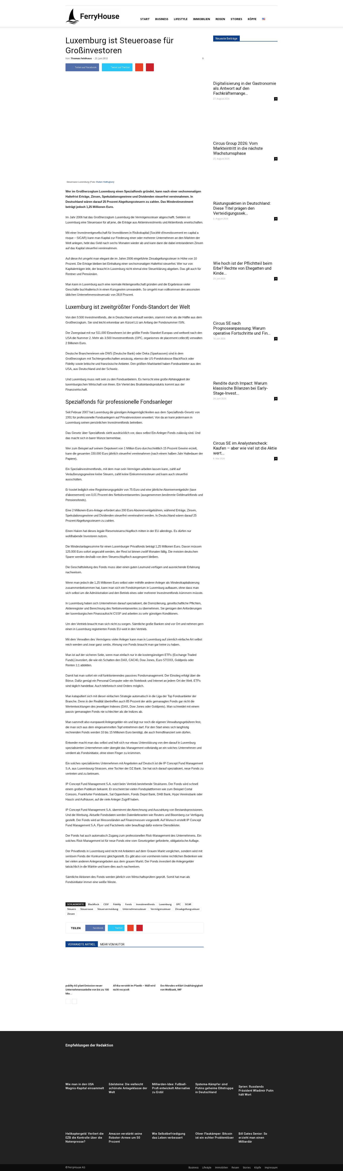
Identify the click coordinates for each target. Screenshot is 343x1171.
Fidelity (117, 904)
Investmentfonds (145, 904)
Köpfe (252, 19)
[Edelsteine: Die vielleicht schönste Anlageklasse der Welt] (128, 1067)
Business (161, 19)
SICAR (188, 904)
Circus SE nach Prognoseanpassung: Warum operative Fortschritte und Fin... (242, 328)
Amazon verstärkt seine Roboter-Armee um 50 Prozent (125, 1137)
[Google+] (75, 3)
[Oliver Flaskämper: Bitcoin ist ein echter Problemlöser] (214, 1116)
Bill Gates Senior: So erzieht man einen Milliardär (253, 1137)
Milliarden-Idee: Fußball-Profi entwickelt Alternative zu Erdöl (171, 1088)
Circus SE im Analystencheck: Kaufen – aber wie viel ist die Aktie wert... (245, 448)
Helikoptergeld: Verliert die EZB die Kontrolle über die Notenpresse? (85, 1137)
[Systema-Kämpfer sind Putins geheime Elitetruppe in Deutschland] (214, 1067)
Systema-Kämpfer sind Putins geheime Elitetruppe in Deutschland (214, 1088)
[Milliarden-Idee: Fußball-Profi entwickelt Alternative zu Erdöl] (171, 1067)
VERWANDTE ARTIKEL (81, 944)
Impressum (271, 1167)
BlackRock (93, 904)
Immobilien (201, 19)
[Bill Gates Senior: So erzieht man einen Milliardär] (258, 1116)
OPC (178, 904)
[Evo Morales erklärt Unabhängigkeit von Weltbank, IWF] (182, 967)
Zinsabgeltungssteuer (187, 908)
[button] (272, 18)
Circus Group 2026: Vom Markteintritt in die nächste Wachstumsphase (238, 148)
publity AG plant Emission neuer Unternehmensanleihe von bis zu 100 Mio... (87, 989)
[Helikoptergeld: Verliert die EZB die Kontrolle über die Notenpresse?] (85, 1116)
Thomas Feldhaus (81, 58)
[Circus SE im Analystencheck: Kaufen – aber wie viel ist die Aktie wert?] (245, 422)
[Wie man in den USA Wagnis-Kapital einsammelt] (85, 1067)
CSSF (106, 904)
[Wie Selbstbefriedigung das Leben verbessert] (171, 1116)
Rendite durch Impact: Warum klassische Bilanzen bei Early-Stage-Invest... (240, 388)
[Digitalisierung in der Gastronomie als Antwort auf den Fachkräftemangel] (245, 62)
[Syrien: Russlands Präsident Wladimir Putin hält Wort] (258, 1068)
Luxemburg (165, 904)
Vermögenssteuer (161, 908)
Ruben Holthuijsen (105, 182)
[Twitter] (82, 3)
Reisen (220, 19)
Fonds (128, 904)
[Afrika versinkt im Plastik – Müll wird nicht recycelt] (134, 967)
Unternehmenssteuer (134, 908)
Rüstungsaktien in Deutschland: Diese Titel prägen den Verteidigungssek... (242, 208)
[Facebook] (68, 3)
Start (145, 19)
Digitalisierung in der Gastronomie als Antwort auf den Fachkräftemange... (244, 88)
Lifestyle (181, 19)
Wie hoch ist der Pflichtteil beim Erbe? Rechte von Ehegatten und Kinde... (242, 268)
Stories (236, 19)
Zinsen (71, 913)
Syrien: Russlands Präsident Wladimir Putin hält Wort (256, 1090)
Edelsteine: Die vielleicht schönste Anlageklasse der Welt (128, 1088)
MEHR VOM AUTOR (112, 944)
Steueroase (86, 908)
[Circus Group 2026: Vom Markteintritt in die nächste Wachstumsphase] (245, 122)
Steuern (71, 908)
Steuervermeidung (107, 908)
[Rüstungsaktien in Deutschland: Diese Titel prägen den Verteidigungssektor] (245, 182)
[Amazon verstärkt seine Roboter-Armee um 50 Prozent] (128, 1116)
